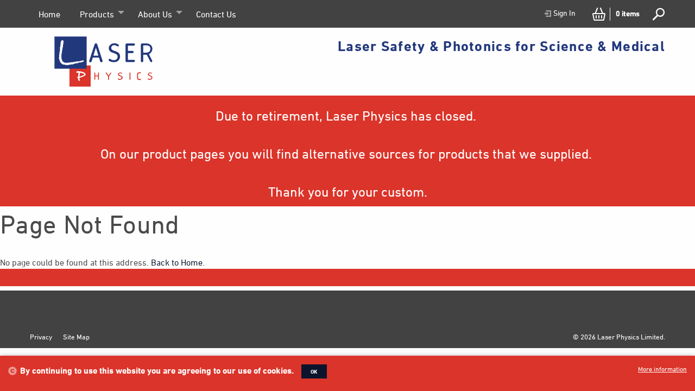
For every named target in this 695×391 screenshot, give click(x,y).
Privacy (41, 336)
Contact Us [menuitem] (216, 14)
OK (314, 371)
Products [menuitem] (97, 14)
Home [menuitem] (49, 14)
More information (662, 369)
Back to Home (177, 262)
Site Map (76, 336)
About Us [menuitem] (155, 14)
